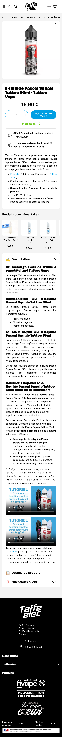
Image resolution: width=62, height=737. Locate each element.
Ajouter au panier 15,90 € (43, 115)
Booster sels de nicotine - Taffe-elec (48, 240)
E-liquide (14, 174)
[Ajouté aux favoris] (56, 24)
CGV (21, 723)
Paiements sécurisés (7, 723)
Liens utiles (10, 655)
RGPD (53, 723)
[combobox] (15, 6)
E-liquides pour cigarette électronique (28, 17)
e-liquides (13, 551)
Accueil (5, 17)
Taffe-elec (9, 664)
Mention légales (39, 723)
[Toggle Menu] (4, 6)
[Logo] (31, 6)
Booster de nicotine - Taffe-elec (29, 240)
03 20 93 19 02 (33, 646)
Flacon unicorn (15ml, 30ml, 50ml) (10, 239)
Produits (8, 672)
